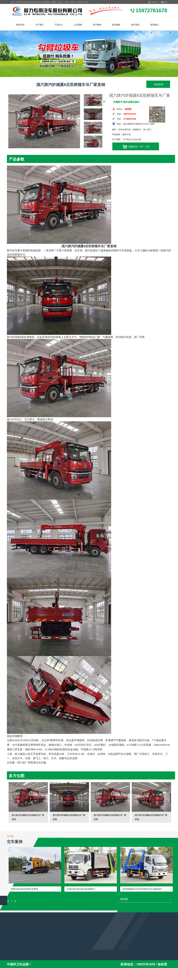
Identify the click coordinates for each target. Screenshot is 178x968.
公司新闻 (78, 24)
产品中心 (59, 24)
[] (28, 797)
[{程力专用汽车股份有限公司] (67, 11)
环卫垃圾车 (11, 942)
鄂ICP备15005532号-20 (80, 959)
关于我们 (39, 24)
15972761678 (74, 944)
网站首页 (20, 24)
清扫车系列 (11, 949)
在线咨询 (158, 84)
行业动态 (38, 939)
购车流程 (135, 24)
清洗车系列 (11, 946)
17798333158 (74, 948)
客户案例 (97, 24)
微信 (165, 2)
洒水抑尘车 (11, 939)
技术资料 (38, 942)
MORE (145, 899)
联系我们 (154, 2)
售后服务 (116, 24)
